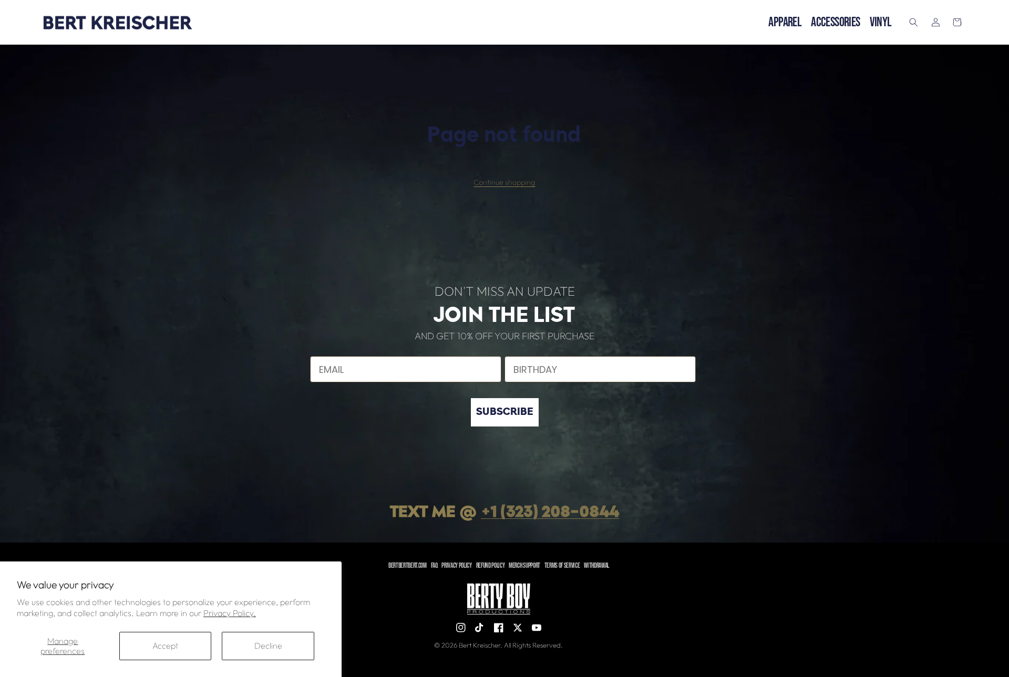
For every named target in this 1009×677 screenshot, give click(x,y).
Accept (165, 645)
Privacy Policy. (229, 613)
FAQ (434, 565)
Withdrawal (596, 565)
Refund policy (490, 565)
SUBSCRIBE (504, 412)
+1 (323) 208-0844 (550, 512)
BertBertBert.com (407, 565)
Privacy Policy (456, 565)
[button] (914, 23)
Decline (268, 645)
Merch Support (524, 565)
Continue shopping (504, 182)
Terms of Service (562, 565)
